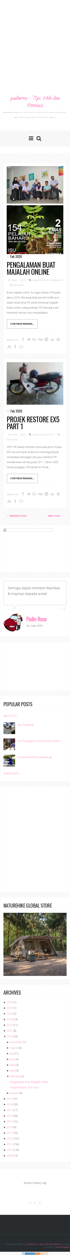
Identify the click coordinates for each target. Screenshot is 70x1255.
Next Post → (55, 515)
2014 (10, 1127)
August (14, 1048)
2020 (10, 1036)
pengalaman (56, 280)
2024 (10, 1013)
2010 (10, 1150)
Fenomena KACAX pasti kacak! (34, 757)
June (12, 1059)
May (12, 1065)
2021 (10, 1030)
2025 (10, 1008)
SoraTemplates (62, 1247)
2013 (10, 1133)
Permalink (18, 285)
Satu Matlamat (25, 725)
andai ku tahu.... (12, 773)
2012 (10, 1138)
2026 (10, 1002)
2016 (10, 1116)
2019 (10, 1098)
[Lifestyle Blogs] (28, 1253)
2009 (10, 1155)
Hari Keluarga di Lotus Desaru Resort (38, 741)
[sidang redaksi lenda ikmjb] (35, 185)
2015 (10, 1121)
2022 (10, 1025)
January (14, 1093)
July (12, 1053)
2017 (10, 1110)
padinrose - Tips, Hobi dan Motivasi (35, 102)
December (16, 1042)
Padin (14, 280)
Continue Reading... (22, 323)
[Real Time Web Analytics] (41, 1253)
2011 (10, 1144)
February (15, 1076)
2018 (10, 1104)
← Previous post (17, 515)
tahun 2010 (10, 715)
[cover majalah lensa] (35, 229)
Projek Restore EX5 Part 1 (33, 422)
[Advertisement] (35, 38)
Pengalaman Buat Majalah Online (31, 268)
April (12, 1070)
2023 (10, 1019)
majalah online (40, 280)
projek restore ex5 (42, 434)
